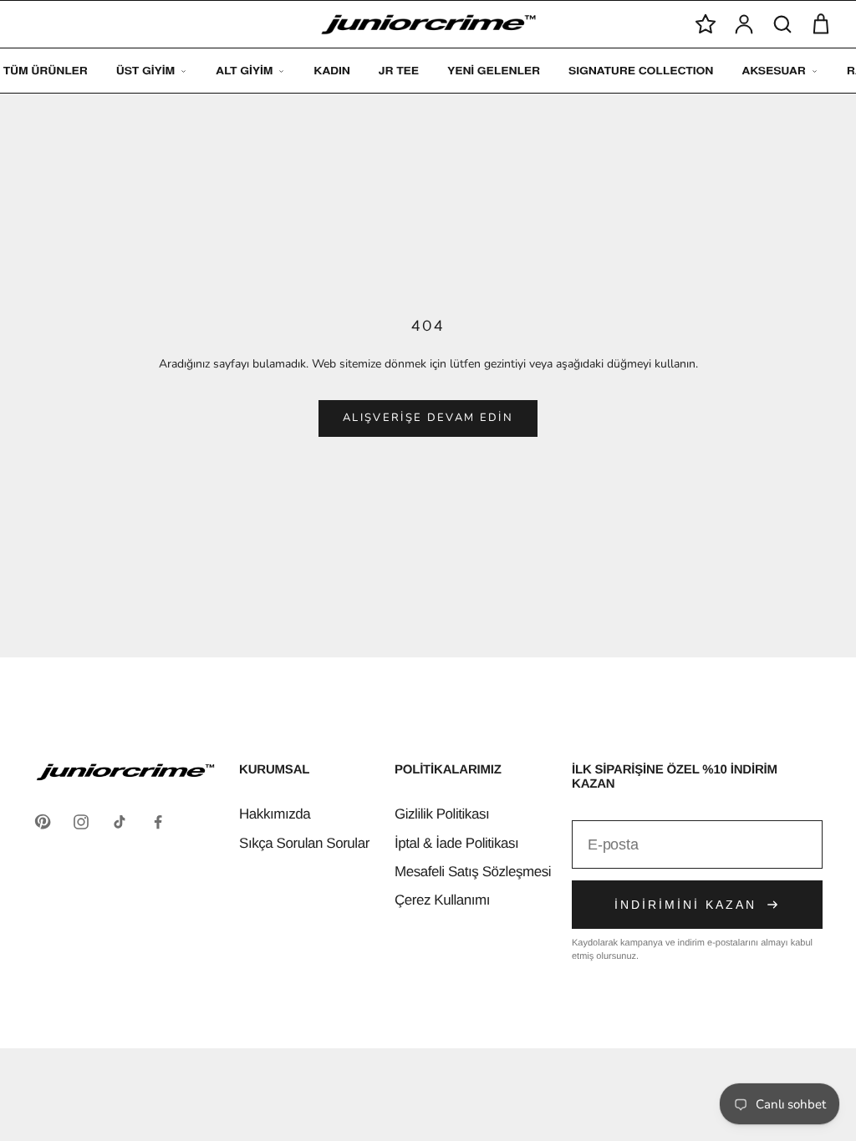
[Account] (744, 24)
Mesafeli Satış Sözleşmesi (473, 872)
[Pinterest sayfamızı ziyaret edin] (42, 822)
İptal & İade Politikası (456, 843)
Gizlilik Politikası (442, 814)
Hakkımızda (274, 814)
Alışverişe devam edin (428, 417)
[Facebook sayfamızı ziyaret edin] (158, 822)
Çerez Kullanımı (442, 900)
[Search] (782, 24)
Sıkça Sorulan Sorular (304, 843)
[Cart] (821, 24)
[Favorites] (705, 24)
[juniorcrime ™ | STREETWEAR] (428, 24)
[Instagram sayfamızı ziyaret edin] (81, 822)
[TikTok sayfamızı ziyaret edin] (119, 822)
